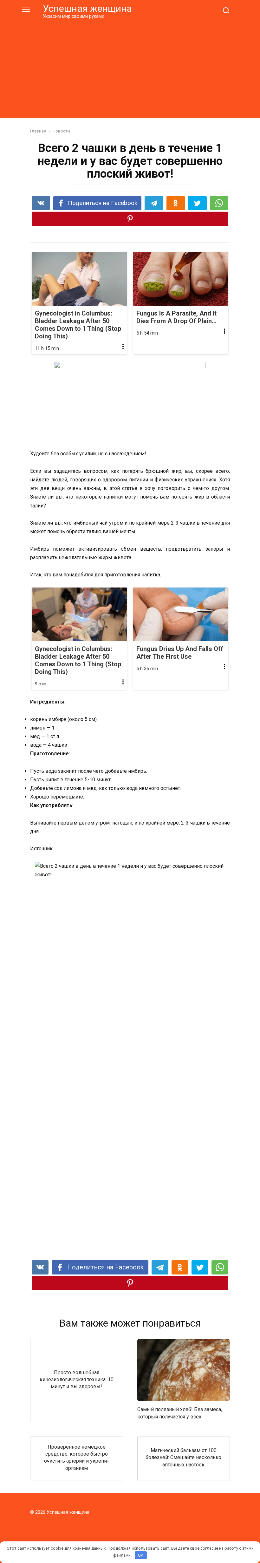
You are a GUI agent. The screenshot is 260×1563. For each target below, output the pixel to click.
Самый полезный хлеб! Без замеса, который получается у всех (179, 1412)
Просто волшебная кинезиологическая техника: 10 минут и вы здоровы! (77, 1379)
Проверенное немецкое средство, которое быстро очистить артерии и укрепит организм (76, 1457)
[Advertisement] (130, 67)
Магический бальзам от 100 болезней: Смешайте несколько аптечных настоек (183, 1457)
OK (140, 1555)
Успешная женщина (87, 8)
